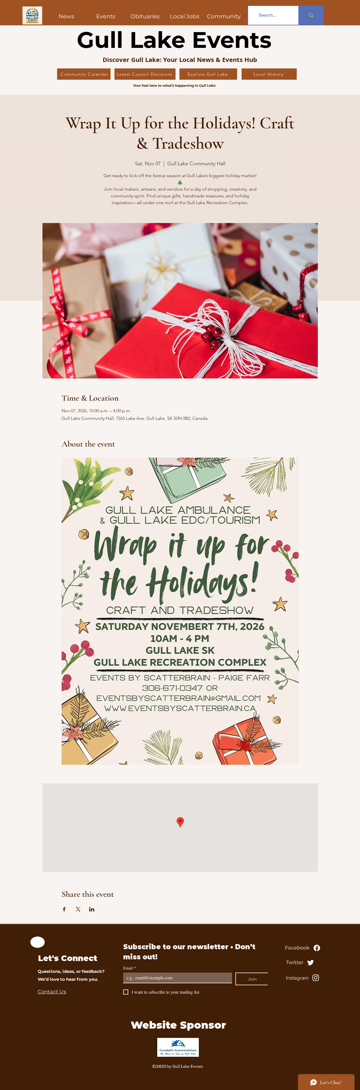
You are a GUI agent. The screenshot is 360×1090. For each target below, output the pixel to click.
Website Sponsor (178, 1025)
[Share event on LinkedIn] (91, 909)
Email (129, 968)
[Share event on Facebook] (64, 909)
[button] (224, 16)
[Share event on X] (78, 909)
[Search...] (310, 15)
